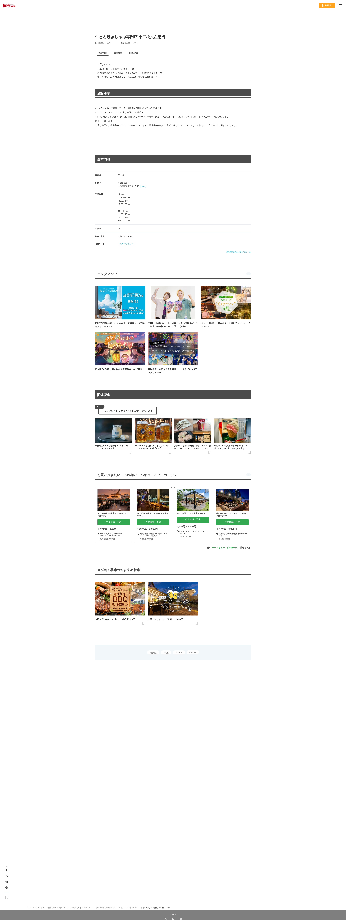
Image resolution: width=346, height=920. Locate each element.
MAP (143, 186)
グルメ (179, 652)
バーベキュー (218, 547)
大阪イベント (89, 907)
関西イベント (64, 907)
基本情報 (103, 159)
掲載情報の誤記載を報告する (238, 251)
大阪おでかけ (76, 907)
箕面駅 (154, 652)
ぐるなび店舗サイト (126, 244)
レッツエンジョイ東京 (36, 907)
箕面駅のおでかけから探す (106, 907)
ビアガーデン (233, 547)
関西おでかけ (51, 907)
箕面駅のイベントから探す (128, 907)
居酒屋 (193, 652)
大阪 (167, 652)
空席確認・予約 (113, 522)
